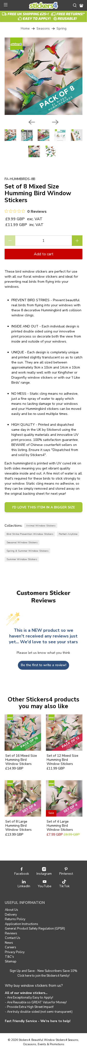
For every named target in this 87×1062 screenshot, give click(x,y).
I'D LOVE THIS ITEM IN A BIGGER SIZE (43, 507)
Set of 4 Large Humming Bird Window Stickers (60, 825)
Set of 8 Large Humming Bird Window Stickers (18, 825)
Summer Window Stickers (22, 559)
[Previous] (31, 122)
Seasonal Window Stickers (22, 542)
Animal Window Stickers (40, 525)
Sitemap (10, 961)
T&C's (9, 957)
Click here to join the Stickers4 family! (43, 976)
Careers (10, 947)
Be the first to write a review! (43, 665)
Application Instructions (21, 924)
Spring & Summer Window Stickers (27, 551)
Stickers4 (24, 1040)
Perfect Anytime (68, 534)
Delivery (11, 914)
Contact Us (12, 938)
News (9, 943)
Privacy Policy (15, 952)
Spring (61, 28)
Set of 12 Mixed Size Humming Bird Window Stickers (62, 759)
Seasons (43, 28)
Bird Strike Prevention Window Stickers (30, 534)
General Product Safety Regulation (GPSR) (35, 928)
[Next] (55, 122)
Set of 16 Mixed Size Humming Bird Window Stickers (21, 759)
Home (25, 28)
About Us (11, 910)
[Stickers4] (43, 5)
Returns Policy (15, 919)
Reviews (11, 933)
